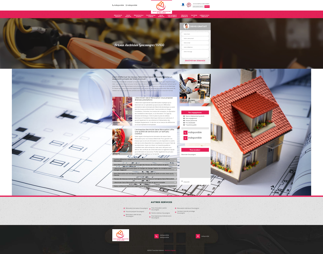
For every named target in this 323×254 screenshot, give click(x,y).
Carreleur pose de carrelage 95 (204, 16)
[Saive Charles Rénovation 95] (161, 7)
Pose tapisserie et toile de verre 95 (172, 16)
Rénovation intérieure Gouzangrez (188, 208)
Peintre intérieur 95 (161, 16)
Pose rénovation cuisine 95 (150, 16)
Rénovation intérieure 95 (184, 16)
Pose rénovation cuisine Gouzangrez (159, 209)
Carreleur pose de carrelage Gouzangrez (186, 212)
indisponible (119, 5)
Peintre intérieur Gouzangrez (160, 213)
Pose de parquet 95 (128, 16)
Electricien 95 (194, 16)
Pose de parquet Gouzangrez (135, 211)
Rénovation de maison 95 (118, 16)
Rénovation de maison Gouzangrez (137, 208)
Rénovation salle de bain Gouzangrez (133, 215)
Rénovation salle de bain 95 (138, 16)
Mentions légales (170, 250)
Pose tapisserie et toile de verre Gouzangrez (161, 217)
